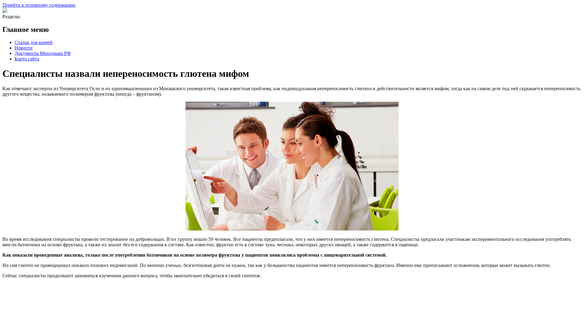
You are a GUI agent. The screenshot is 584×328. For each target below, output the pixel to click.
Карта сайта (27, 58)
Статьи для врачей (34, 42)
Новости (24, 47)
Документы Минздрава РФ (43, 53)
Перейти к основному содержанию (38, 5)
